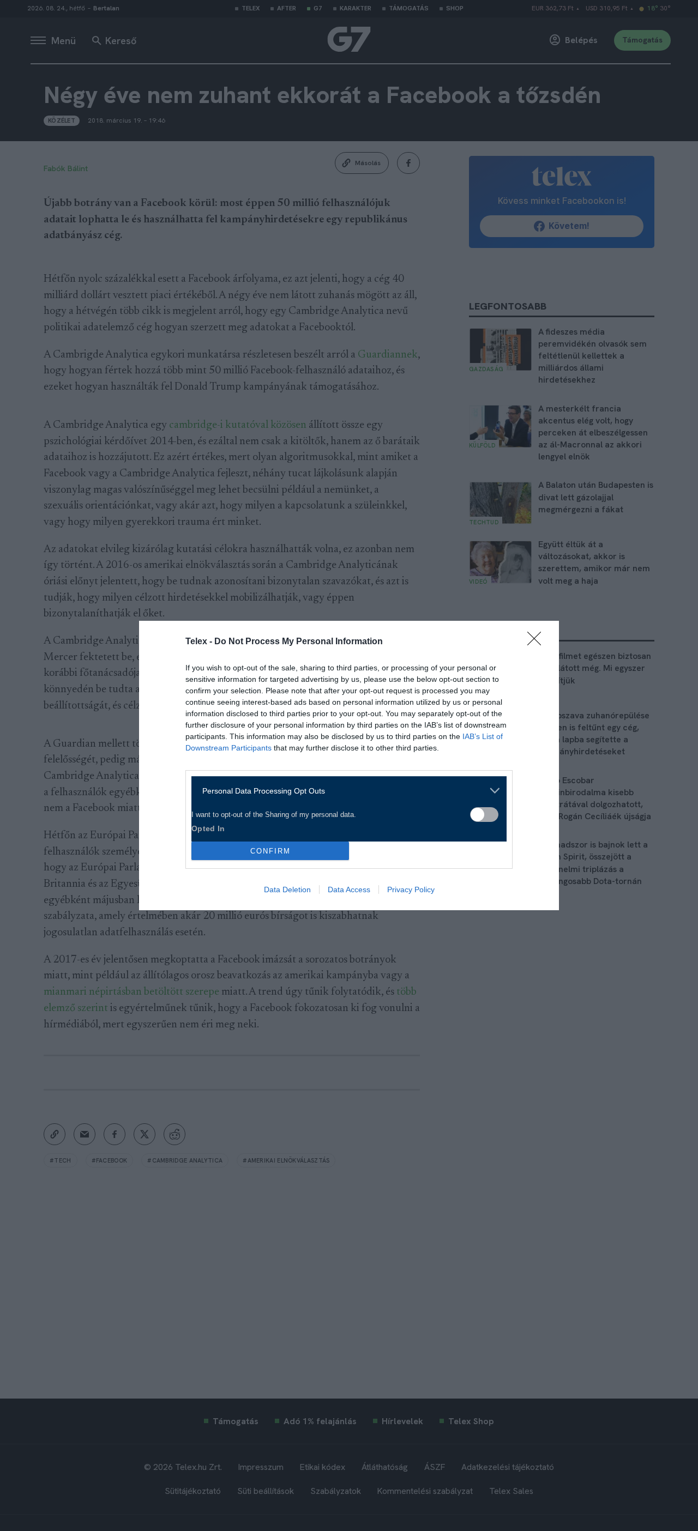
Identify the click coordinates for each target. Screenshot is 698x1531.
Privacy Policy (411, 889)
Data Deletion (287, 889)
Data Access (349, 889)
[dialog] (349, 765)
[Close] (537, 642)
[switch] (484, 814)
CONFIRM (270, 851)
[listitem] (344, 790)
